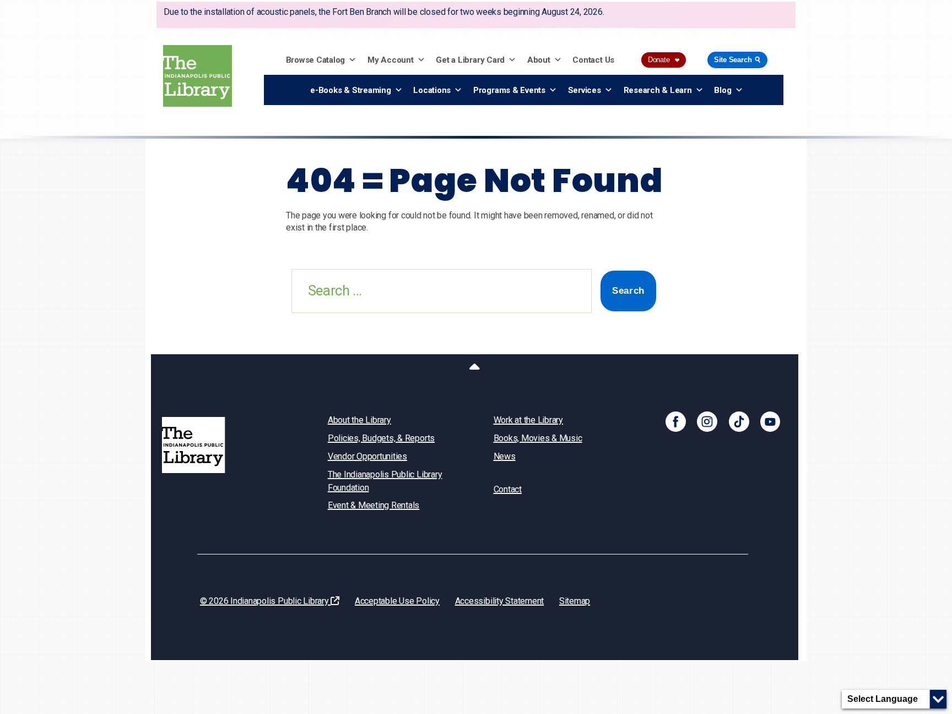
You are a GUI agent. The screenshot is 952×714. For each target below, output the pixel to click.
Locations (432, 90)
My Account (390, 60)
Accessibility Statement (499, 601)
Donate (663, 60)
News (505, 456)
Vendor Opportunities (367, 456)
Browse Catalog (315, 60)
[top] (474, 368)
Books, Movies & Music (538, 438)
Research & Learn (658, 90)
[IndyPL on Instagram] (707, 421)
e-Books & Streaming (350, 90)
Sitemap (574, 601)
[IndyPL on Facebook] (675, 421)
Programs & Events (509, 90)
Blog (722, 90)
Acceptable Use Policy (397, 601)
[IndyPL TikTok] (739, 421)
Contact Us (593, 60)
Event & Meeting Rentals (373, 505)
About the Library (359, 420)
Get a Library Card (470, 60)
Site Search (738, 59)
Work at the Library (528, 420)
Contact (508, 489)
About (538, 60)
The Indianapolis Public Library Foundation (385, 481)
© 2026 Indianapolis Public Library (265, 601)
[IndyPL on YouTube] (770, 421)
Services (584, 90)
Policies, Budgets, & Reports (381, 438)
